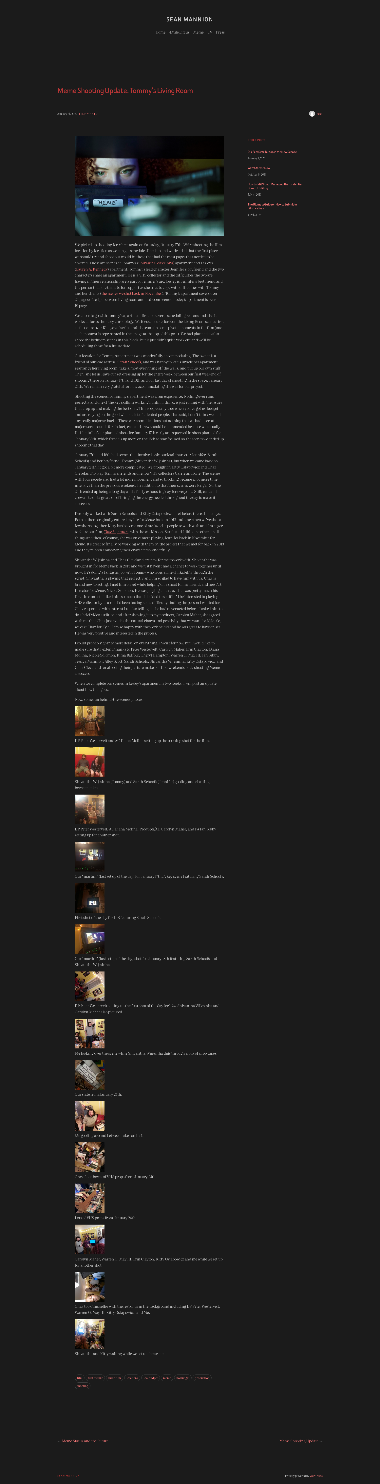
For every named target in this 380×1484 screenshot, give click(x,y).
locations (132, 1378)
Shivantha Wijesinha (155, 263)
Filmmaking (89, 113)
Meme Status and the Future (85, 1441)
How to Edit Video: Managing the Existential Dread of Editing (275, 186)
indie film (114, 1378)
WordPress (316, 1475)
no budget (182, 1378)
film (79, 1378)
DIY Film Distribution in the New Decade (272, 152)
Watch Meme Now (259, 168)
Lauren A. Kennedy (92, 269)
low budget (150, 1378)
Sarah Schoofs (129, 362)
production (202, 1378)
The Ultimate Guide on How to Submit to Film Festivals (272, 206)
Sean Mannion (190, 19)
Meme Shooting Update (298, 1441)
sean (320, 113)
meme (167, 1378)
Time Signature (116, 531)
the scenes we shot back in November (131, 293)
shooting (82, 1386)
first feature (95, 1378)
